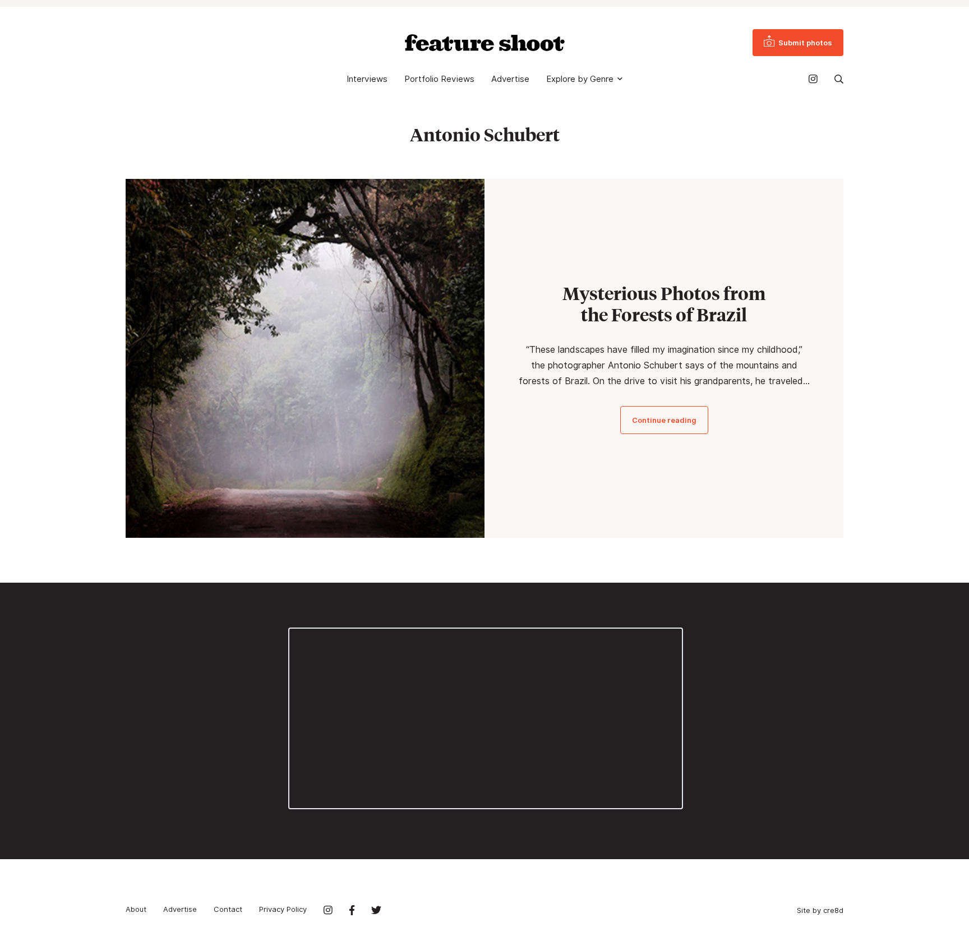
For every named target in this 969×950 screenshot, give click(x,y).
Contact (228, 909)
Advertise (510, 79)
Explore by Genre (579, 79)
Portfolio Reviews (439, 79)
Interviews (367, 79)
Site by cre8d (820, 910)
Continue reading (664, 420)
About (136, 909)
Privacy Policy (283, 909)
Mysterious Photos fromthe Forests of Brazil (663, 304)
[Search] (839, 79)
